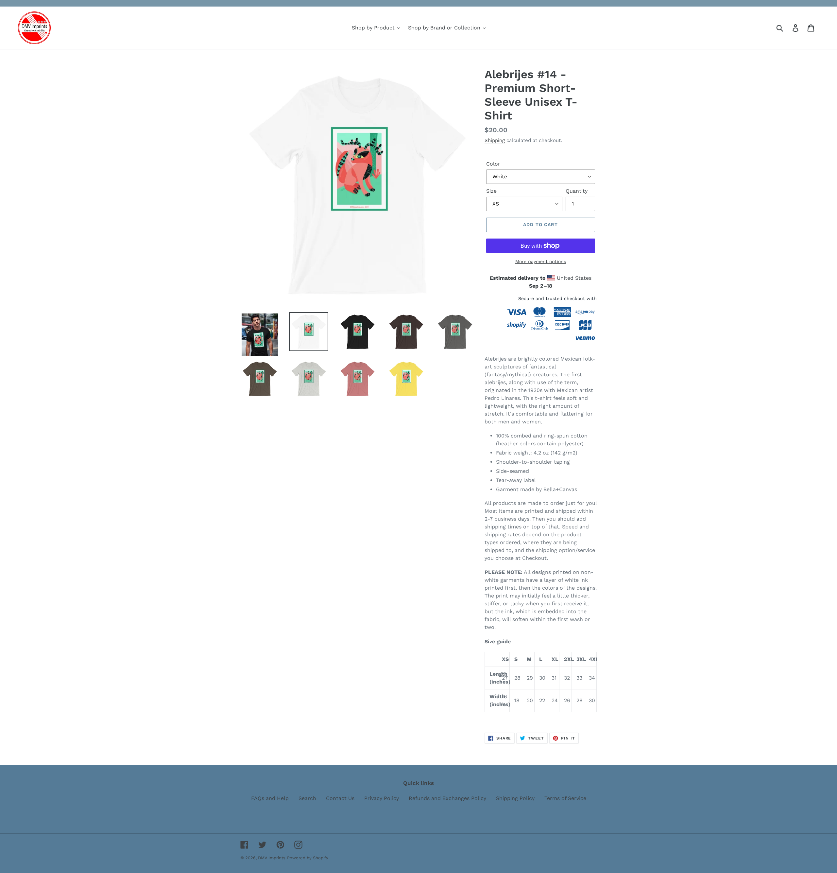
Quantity (577, 191)
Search (307, 798)
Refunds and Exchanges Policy (447, 798)
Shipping (495, 140)
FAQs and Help (270, 798)
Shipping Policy (515, 798)
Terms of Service (565, 798)
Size (491, 191)
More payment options (540, 261)
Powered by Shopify (307, 857)
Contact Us (340, 798)
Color (493, 164)
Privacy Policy (381, 798)
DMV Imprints (271, 857)
